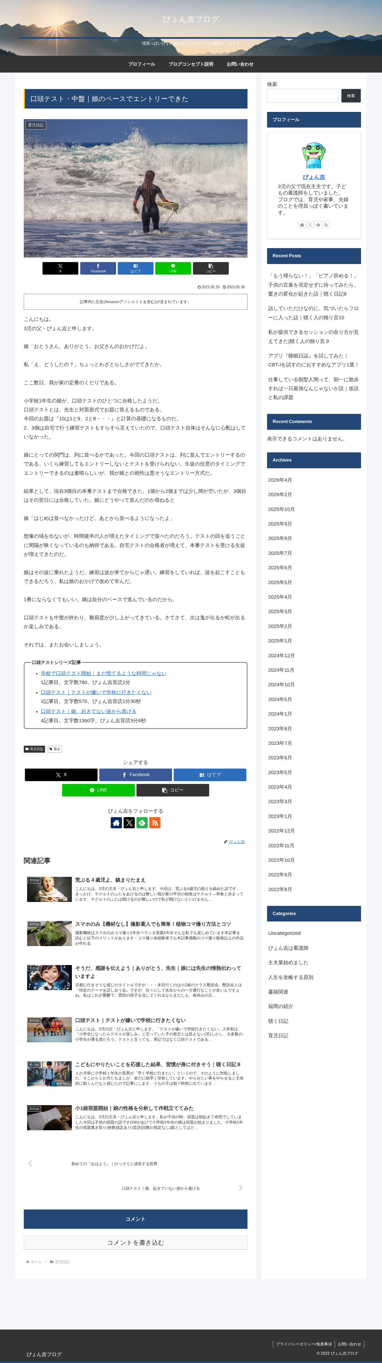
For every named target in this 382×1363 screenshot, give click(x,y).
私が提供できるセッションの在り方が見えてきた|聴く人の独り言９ (313, 336)
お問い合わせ (349, 1344)
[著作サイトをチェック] (116, 822)
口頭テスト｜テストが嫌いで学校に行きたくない (96, 692)
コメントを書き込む (135, 1242)
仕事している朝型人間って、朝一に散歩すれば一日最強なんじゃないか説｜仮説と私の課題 (313, 388)
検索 (272, 84)
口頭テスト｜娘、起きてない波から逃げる (88, 711)
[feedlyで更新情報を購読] (142, 822)
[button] (211, 268)
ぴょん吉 (314, 177)
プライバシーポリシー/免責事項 (304, 1344)
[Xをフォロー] (129, 822)
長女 (57, 749)
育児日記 (36, 749)
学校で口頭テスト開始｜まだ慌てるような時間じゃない (104, 673)
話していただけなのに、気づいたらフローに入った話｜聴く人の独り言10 (313, 313)
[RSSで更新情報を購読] (155, 822)
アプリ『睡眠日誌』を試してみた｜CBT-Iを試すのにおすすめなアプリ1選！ (313, 360)
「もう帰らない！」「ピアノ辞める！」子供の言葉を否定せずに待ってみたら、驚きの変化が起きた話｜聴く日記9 (313, 285)
